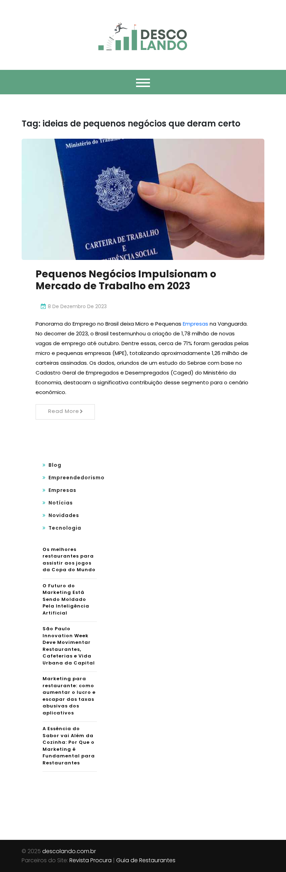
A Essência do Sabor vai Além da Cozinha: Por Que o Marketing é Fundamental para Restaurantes (69, 745)
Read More (63, 411)
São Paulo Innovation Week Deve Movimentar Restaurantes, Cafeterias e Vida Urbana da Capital (69, 645)
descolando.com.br (69, 851)
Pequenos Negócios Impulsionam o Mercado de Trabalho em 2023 (126, 280)
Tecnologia (64, 527)
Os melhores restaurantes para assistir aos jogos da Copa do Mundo (69, 559)
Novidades (63, 515)
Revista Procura (90, 860)
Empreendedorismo (76, 477)
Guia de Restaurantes (145, 860)
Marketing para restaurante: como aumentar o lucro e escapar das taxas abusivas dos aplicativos (69, 695)
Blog (54, 465)
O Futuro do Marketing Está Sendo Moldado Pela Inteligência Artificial (66, 599)
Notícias (60, 502)
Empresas (195, 323)
